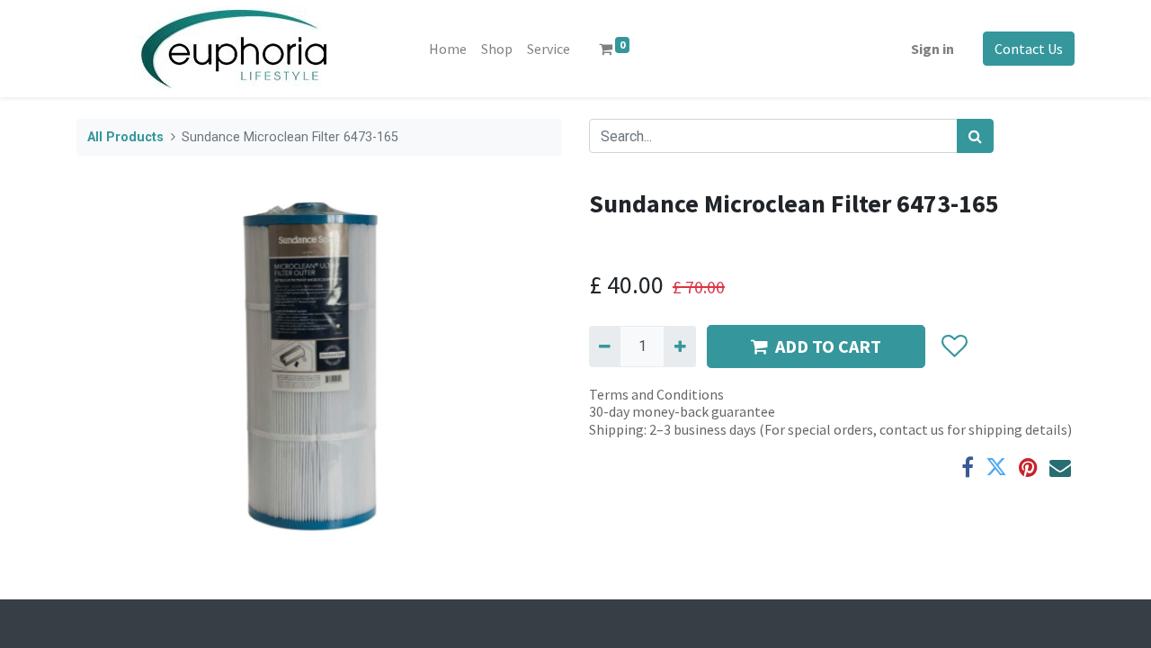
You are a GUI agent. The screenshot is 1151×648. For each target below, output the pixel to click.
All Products (125, 137)
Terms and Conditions (656, 394)
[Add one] (679, 346)
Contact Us (1029, 49)
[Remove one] (604, 346)
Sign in (932, 49)
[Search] (975, 136)
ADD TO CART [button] (828, 346)
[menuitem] (448, 49)
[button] (953, 346)
